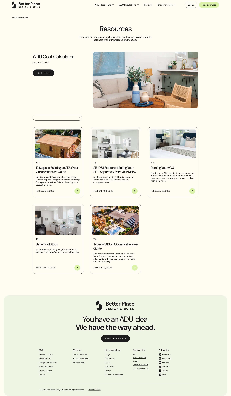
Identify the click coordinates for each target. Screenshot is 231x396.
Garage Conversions (48, 362)
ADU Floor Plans (103, 4)
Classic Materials (80, 354)
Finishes (77, 350)
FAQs (107, 362)
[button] (57, 118)
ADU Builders (44, 358)
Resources (110, 358)
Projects (148, 4)
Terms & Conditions (114, 374)
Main (41, 350)
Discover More (165, 4)
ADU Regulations (127, 4)
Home (14, 17)
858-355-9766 (139, 357)
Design (108, 370)
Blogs (107, 354)
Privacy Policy (95, 389)
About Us (109, 366)
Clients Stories (45, 370)
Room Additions (46, 366)
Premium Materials (81, 358)
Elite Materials (79, 362)
